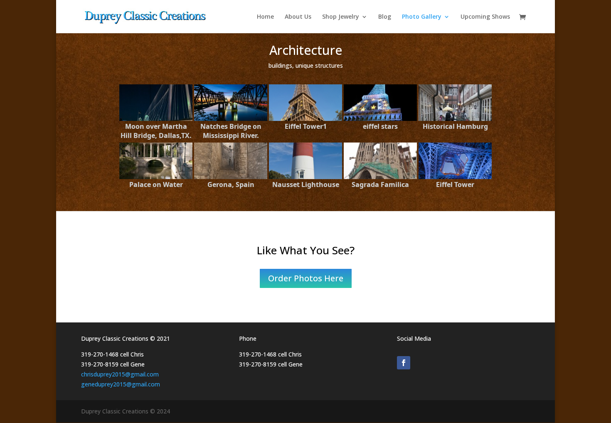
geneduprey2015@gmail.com (120, 384)
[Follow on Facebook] (403, 362)
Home (265, 17)
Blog (384, 17)
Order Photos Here (305, 278)
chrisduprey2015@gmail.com (120, 374)
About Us (298, 17)
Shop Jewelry (340, 17)
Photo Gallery (421, 17)
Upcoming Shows (485, 17)
